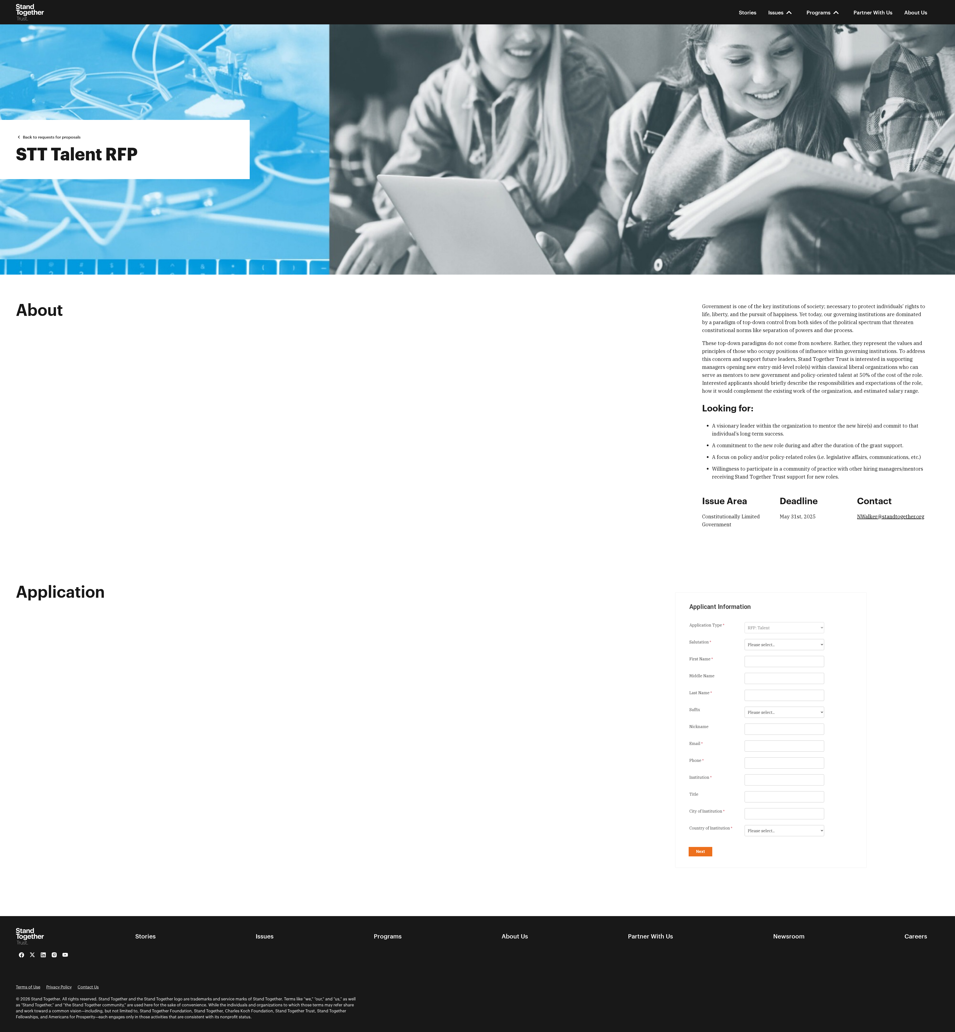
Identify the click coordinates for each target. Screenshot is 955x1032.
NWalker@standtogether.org (890, 516)
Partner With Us (873, 12)
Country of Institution (709, 828)
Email (694, 743)
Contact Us (88, 987)
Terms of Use (28, 987)
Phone (695, 760)
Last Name (699, 692)
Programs (818, 12)
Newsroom (789, 936)
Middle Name (702, 675)
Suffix (694, 709)
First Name (700, 658)
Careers (916, 936)
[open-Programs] (836, 12)
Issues (775, 12)
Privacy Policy (59, 987)
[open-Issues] (789, 12)
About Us (915, 12)
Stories (747, 12)
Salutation (699, 641)
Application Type (705, 625)
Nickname (699, 726)
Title (693, 794)
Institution (699, 777)
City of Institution (705, 811)
